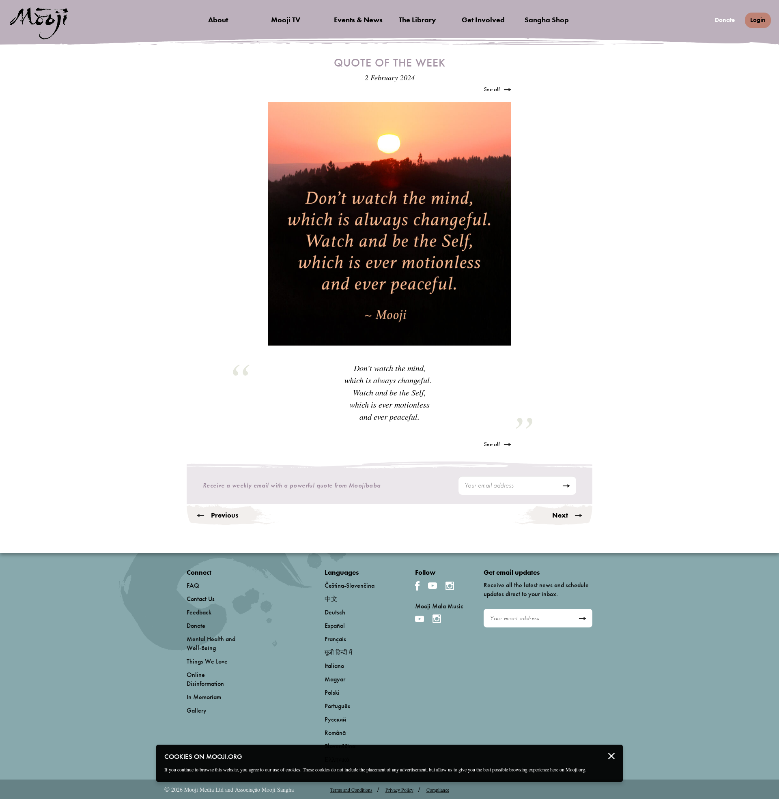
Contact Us (201, 599)
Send (566, 486)
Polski (332, 692)
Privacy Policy (399, 789)
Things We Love (207, 661)
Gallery (197, 710)
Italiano (334, 666)
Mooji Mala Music (439, 606)
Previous (224, 515)
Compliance (437, 789)
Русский (335, 719)
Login (758, 20)
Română (335, 732)
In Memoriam (204, 697)
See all (491, 89)
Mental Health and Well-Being (211, 643)
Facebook (417, 586)
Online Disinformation (205, 679)
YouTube (432, 585)
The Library (417, 19)
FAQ (193, 585)
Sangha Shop (547, 19)
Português (337, 706)
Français (335, 639)
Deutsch (335, 612)
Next (560, 515)
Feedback (199, 612)
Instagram (449, 586)
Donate (725, 20)
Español (335, 625)
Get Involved (483, 19)
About (218, 19)
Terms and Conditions (351, 789)
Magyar (335, 679)
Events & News (358, 19)
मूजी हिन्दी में (338, 652)
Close (611, 756)
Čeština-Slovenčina (349, 585)
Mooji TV (285, 19)
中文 (331, 599)
